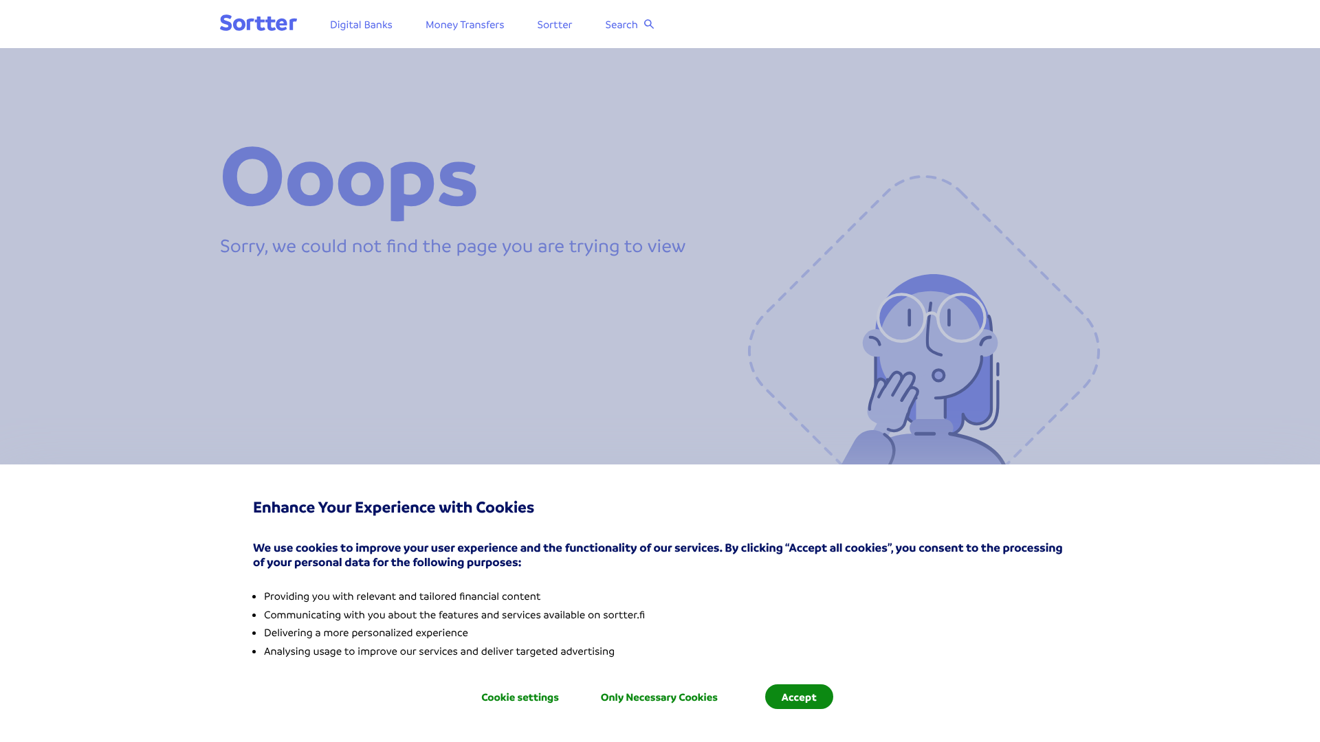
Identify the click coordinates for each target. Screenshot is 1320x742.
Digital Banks (361, 24)
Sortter (555, 24)
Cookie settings (520, 697)
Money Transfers (465, 24)
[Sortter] (258, 23)
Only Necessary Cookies (659, 697)
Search (622, 24)
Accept (799, 697)
